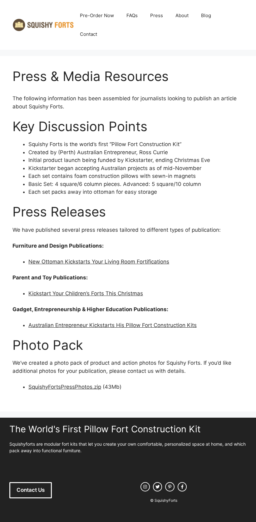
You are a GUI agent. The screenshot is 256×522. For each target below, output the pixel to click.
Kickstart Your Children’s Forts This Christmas (85, 293)
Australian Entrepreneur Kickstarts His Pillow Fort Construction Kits (112, 325)
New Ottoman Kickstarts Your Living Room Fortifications (98, 262)
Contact (88, 34)
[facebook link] (182, 486)
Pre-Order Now (97, 15)
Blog (206, 15)
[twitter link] (157, 486)
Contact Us (31, 490)
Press (156, 15)
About (182, 15)
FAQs (132, 15)
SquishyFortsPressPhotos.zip (64, 387)
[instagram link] (145, 486)
